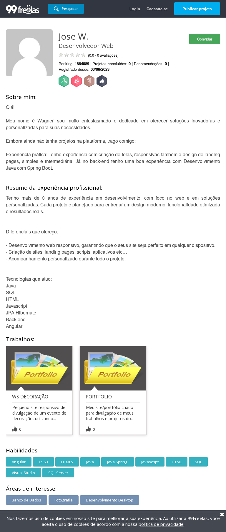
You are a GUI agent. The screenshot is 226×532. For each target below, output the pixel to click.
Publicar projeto (197, 8)
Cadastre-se (157, 8)
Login (134, 8)
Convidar (204, 39)
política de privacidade (161, 524)
